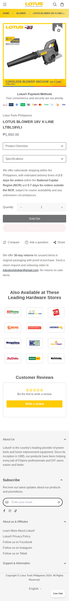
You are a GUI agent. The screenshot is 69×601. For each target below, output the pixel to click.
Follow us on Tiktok (15, 553)
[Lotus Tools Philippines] (34, 4)
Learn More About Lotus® (19, 530)
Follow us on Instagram (17, 547)
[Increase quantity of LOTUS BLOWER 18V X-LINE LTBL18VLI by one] (62, 207)
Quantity (8, 207)
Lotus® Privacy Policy (16, 536)
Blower (21, 13)
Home (6, 13)
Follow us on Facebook (17, 542)
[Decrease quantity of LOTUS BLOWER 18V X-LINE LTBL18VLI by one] (21, 207)
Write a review (34, 403)
